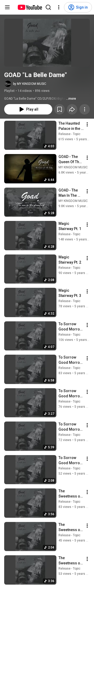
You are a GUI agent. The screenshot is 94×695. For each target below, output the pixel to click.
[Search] (48, 7)
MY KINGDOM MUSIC (73, 167)
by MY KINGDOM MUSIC (29, 84)
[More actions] (84, 109)
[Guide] (7, 7)
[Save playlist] (59, 109)
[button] (47, 43)
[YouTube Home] (30, 7)
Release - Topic (69, 134)
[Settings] (59, 7)
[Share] (72, 109)
